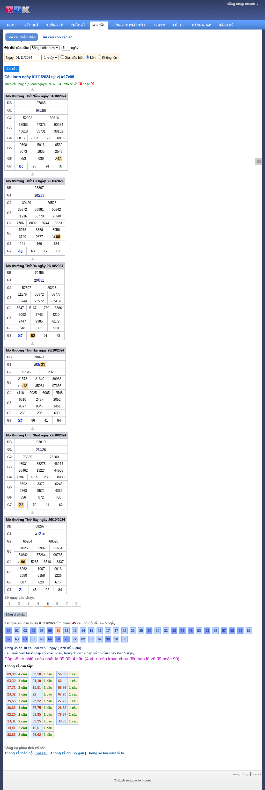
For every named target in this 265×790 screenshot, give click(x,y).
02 (8, 631)
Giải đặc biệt (74, 58)
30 (149, 631)
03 (25, 631)
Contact (256, 774)
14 (83, 631)
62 (8, 639)
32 (166, 631)
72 (75, 639)
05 (33, 631)
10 (58, 631)
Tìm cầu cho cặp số (56, 37)
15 (91, 631)
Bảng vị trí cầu (15, 614)
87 (99, 639)
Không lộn (109, 58)
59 (240, 631)
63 (17, 639)
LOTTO (159, 25)
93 (124, 639)
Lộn (92, 58)
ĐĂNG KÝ (226, 25)
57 (224, 631)
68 (58, 639)
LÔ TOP (178, 25)
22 (124, 631)
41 (191, 631)
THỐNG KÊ (54, 25)
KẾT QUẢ (31, 25)
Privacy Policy (240, 774)
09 (41, 631)
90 (108, 639)
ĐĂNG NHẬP (201, 25)
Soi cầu (41, 753)
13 (66, 631)
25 (141, 631)
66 (50, 639)
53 (199, 631)
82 (83, 639)
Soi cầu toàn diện (22, 37)
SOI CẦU (99, 25)
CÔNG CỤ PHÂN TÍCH (129, 25)
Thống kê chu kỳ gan (67, 753)
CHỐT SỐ (78, 25)
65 (41, 639)
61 (249, 631)
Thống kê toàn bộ (18, 753)
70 (66, 639)
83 (91, 639)
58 (232, 631)
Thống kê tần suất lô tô (105, 753)
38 (182, 631)
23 (133, 631)
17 (99, 631)
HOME (12, 25)
